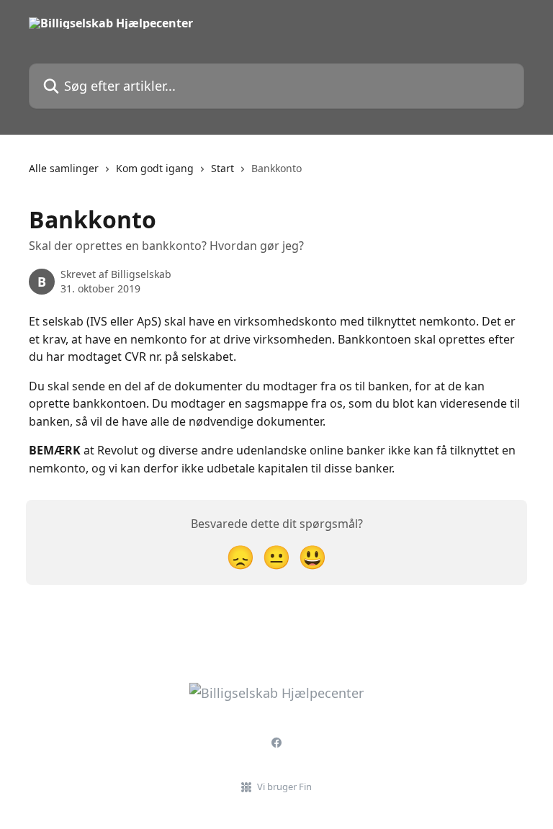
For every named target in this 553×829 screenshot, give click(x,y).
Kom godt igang (155, 168)
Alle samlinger (64, 168)
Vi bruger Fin (284, 786)
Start (222, 168)
